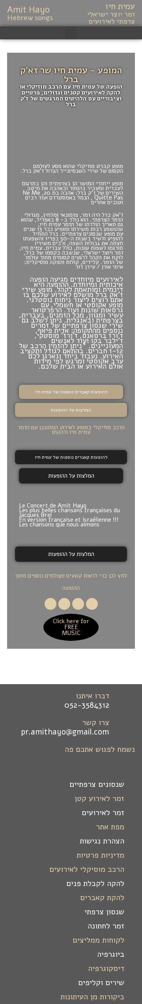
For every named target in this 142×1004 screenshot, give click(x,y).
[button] (71, 32)
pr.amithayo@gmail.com (65, 732)
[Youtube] (78, 604)
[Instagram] (64, 604)
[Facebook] (92, 604)
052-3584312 (86, 705)
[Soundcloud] (50, 604)
